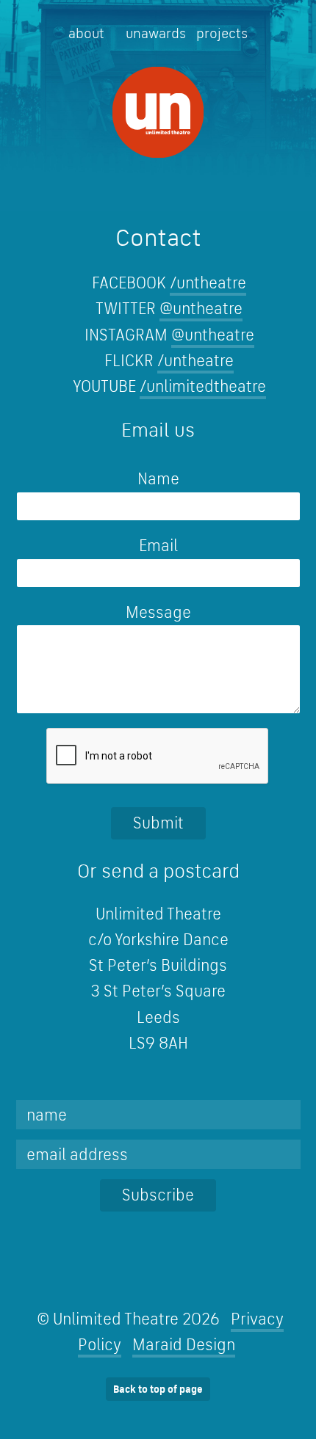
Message (158, 612)
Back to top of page (158, 1389)
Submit (158, 822)
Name (98, 478)
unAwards (156, 33)
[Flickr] (232, 1273)
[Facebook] (121, 1273)
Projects (222, 33)
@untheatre (201, 308)
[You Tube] (195, 1273)
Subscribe (158, 1194)
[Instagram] (158, 1273)
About (86, 33)
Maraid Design (183, 1344)
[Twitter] (85, 1273)
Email (97, 545)
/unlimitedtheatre (203, 386)
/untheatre (208, 282)
